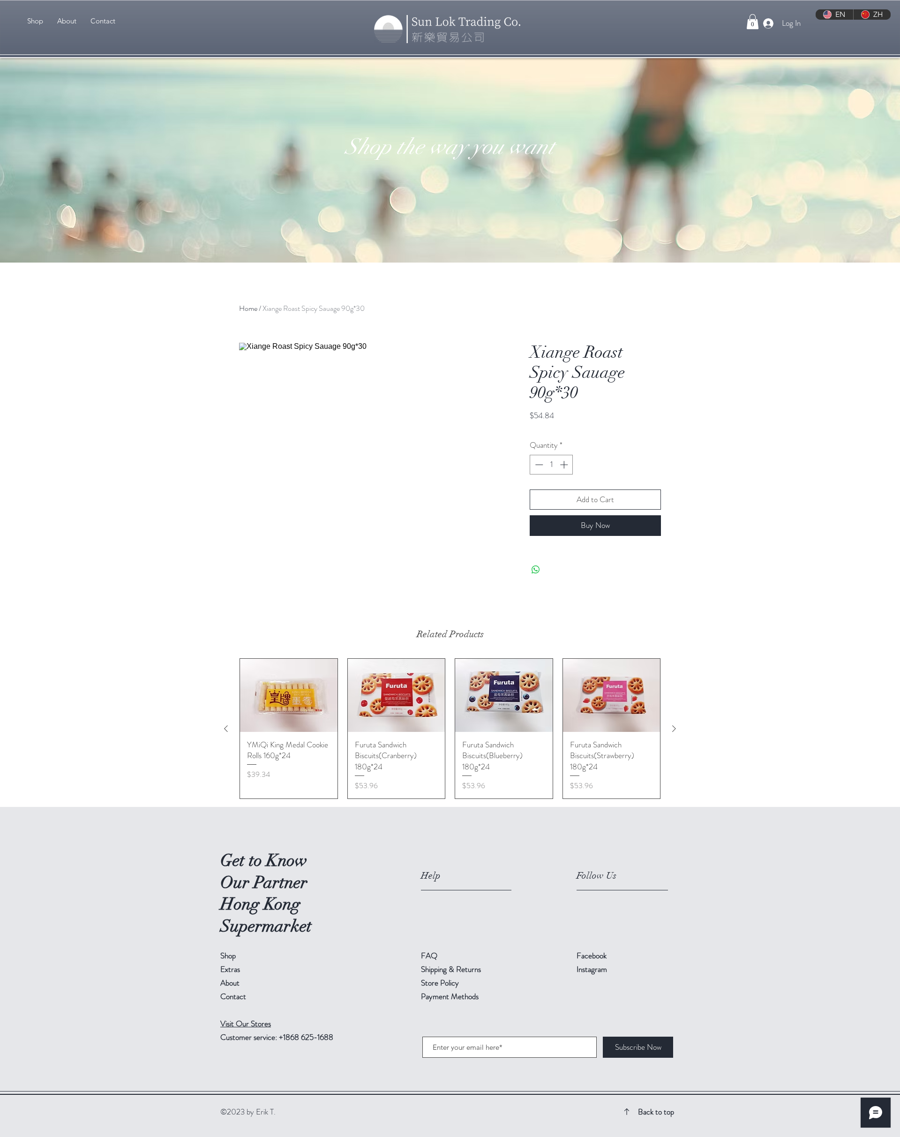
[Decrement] (538, 464)
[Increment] (565, 464)
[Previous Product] (226, 728)
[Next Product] (674, 728)
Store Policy (440, 982)
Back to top (656, 1111)
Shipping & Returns (452, 969)
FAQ (429, 955)
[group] (450, 728)
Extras (230, 969)
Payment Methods (450, 996)
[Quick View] (289, 695)
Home (248, 308)
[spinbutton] (551, 464)
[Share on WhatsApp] (535, 569)
